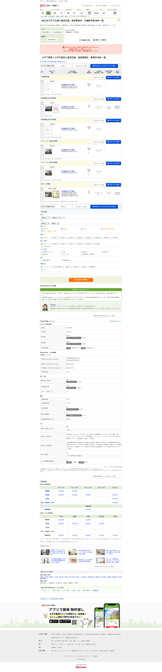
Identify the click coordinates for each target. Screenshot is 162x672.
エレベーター (66, 254)
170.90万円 (115, 502)
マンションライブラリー (64, 650)
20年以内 (97, 237)
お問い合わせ (82, 656)
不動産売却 (53, 647)
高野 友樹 (52, 304)
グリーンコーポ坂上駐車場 (49, 141)
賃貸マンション (76, 641)
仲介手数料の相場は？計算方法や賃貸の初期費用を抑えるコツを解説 (58, 560)
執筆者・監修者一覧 (104, 650)
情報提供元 (103, 634)
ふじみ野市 (83, 577)
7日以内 (84, 267)
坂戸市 (66, 577)
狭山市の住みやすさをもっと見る (105, 315)
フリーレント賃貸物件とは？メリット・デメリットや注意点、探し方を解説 (113, 560)
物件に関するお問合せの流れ (93, 634)
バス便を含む (46, 246)
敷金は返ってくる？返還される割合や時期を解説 (85, 560)
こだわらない (47, 267)
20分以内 (97, 244)
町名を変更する (57, 32)
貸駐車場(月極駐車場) (109, 228)
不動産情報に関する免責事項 (57, 598)
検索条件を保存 (86, 40)
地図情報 (112, 650)
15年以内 (88, 237)
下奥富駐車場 (45, 76)
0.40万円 (115, 535)
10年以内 (79, 237)
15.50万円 (74, 523)
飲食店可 (45, 254)
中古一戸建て (78, 644)
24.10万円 (74, 491)
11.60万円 (88, 519)
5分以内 (63, 244)
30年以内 (115, 237)
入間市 (56, 577)
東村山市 (98, 577)
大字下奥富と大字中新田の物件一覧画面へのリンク (53, 61)
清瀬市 (109, 577)
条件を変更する (52, 39)
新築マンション (54, 644)
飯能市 (51, 577)
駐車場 (82, 641)
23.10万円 (74, 494)
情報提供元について (45, 598)
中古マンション (63, 644)
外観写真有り (66, 260)
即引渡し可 (106, 252)
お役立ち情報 (42, 650)
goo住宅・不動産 (43, 634)
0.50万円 (74, 535)
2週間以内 (93, 267)
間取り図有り (46, 260)
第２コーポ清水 (45, 184)
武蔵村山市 (115, 577)
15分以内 (88, 244)
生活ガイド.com (118, 466)
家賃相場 (88, 641)
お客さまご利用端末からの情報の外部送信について (74, 634)
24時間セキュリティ (48, 252)
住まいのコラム (95, 650)
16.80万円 (88, 523)
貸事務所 (45, 228)
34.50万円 (88, 494)
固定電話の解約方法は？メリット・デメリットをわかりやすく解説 (85, 552)
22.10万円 (61, 519)
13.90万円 (61, 491)
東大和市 (104, 577)
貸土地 (85, 228)
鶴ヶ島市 (72, 577)
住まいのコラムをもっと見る (105, 566)
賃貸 (52, 641)
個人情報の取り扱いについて (57, 637)
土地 (74, 590)
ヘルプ (76, 656)
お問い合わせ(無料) (114, 77)
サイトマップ (89, 656)
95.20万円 (115, 494)
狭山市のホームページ (116, 321)
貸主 (64, 217)
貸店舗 (65, 228)
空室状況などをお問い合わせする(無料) (104, 65)
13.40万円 (61, 494)
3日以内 (75, 267)
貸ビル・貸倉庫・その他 (49, 231)
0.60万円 (88, 535)
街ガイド (89, 650)
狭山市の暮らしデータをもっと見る (105, 476)
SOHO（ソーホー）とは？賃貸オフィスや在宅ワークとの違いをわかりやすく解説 (58, 552)
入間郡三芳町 (90, 577)
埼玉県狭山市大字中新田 (48, 98)
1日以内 (67, 267)
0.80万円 (61, 535)
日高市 (77, 577)
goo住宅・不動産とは (56, 634)
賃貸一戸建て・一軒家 (67, 641)
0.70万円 (88, 509)
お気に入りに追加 (82, 66)
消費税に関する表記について (72, 637)
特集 (52, 650)
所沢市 (46, 577)
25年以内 (106, 237)
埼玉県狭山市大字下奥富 (48, 119)
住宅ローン (94, 644)
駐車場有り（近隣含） (89, 254)
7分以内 (71, 244)
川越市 (42, 577)
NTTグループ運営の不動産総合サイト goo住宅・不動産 (53, 1)
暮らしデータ (82, 650)
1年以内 (54, 237)
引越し (56, 650)
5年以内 (71, 237)
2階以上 (85, 252)
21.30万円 (61, 523)
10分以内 (79, 244)
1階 (64, 252)
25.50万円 (115, 498)
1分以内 (54, 244)
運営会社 (96, 656)
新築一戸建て (71, 644)
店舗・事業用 (58, 641)
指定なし (46, 237)
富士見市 (61, 577)
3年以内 (63, 237)
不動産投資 (95, 590)
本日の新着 (58, 267)
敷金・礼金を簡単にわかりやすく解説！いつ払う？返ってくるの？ (113, 552)
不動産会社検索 (74, 650)
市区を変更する (46, 32)
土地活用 (60, 647)
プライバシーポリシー (69, 656)
